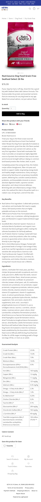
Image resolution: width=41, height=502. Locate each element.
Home (4, 18)
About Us (34, 491)
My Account (28, 459)
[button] (5, 8)
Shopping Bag (12, 474)
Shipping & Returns (23, 491)
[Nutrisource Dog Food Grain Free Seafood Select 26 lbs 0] (20, 46)
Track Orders (12, 466)
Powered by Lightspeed (20, 497)
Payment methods (9, 491)
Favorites (28, 466)
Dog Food (18, 18)
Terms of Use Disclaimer (15, 488)
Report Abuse (20, 493)
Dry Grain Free (30, 18)
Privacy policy (29, 488)
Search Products (12, 459)
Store (11, 18)
